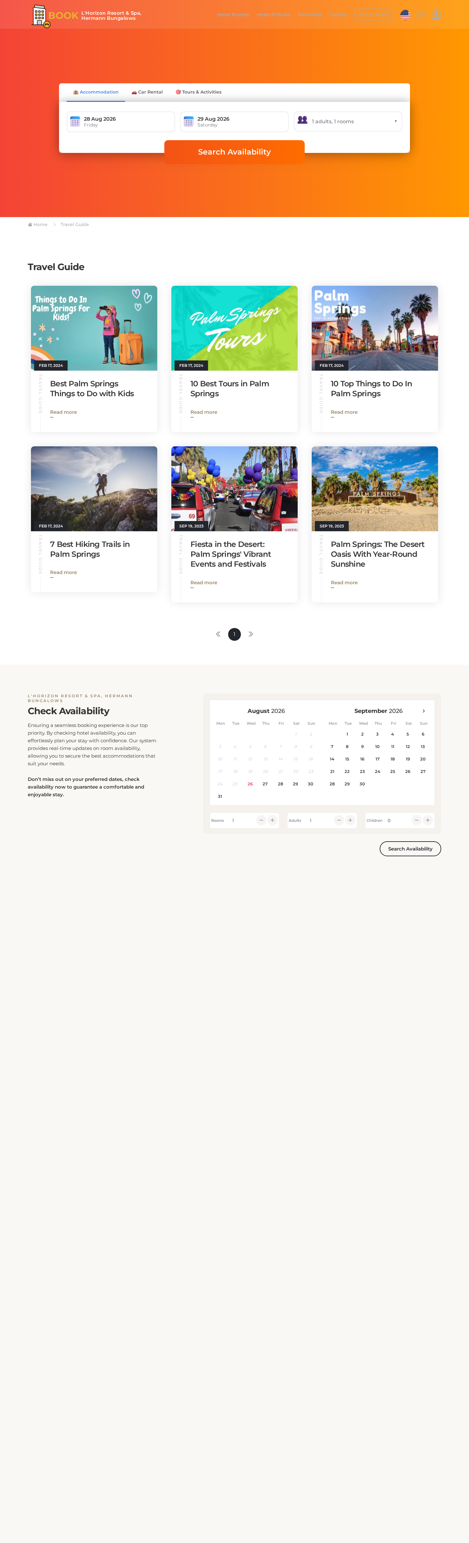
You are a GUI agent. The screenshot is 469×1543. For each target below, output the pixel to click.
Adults (295, 821)
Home (40, 224)
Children (375, 821)
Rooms (217, 821)
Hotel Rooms (244, 14)
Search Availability (234, 151)
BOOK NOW (375, 14)
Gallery (342, 14)
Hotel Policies (282, 14)
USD (421, 14)
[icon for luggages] (405, 14)
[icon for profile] (436, 15)
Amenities (316, 14)
